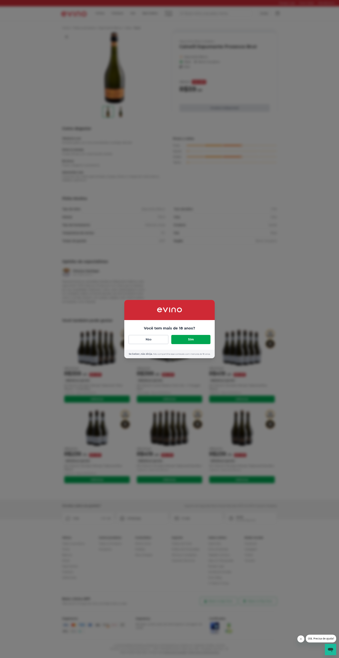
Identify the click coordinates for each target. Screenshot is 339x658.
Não (148, 339)
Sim (191, 339)
